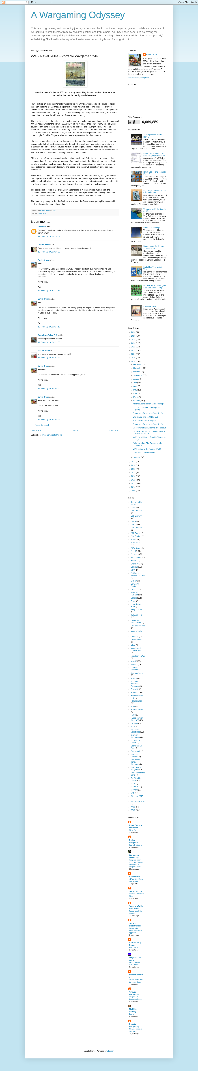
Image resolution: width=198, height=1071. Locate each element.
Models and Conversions (136, 649)
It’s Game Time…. (150, 306)
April (135, 393)
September (138, 375)
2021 (133, 350)
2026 (133, 332)
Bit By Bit (132, 830)
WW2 (45, 213)
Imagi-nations (136, 610)
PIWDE (134, 678)
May (135, 390)
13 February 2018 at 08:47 (49, 358)
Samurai (134, 723)
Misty (133, 645)
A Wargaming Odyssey (78, 15)
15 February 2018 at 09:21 (49, 420)
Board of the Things (151, 228)
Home (75, 430)
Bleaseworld (134, 877)
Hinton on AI (133, 947)
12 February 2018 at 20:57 (49, 236)
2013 (133, 476)
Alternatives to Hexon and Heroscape (148, 404)
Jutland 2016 (136, 615)
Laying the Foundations (136, 621)
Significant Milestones (135, 731)
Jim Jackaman (44, 350)
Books (131, 1014)
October (136, 372)
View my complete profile (138, 78)
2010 (133, 487)
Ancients (134, 554)
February (137, 401)
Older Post (114, 430)
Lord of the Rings (138, 626)
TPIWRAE (135, 787)
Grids (133, 601)
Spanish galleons (135, 845)
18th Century (136, 516)
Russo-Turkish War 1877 (137, 719)
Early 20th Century (135, 585)
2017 (133, 462)
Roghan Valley (137, 709)
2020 (133, 354)
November (138, 368)
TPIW (133, 784)
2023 (133, 343)
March (136, 397)
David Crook (43, 260)
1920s (133, 521)
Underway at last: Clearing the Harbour (149, 428)
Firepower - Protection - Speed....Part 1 (149, 424)
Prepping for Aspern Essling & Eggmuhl (135, 930)
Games (134, 598)
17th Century (136, 511)
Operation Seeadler (135, 669)
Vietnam (134, 790)
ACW (133, 539)
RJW (133, 706)
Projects (134, 692)
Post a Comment (42, 425)
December (138, 364)
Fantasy (134, 589)
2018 (133, 361)
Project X (134, 689)
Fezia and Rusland (135, 594)
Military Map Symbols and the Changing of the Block (154, 154)
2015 (133, 469)
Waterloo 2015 (137, 796)
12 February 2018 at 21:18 (49, 327)
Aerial (133, 551)
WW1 (133, 807)
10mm (133, 507)
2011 (133, 483)
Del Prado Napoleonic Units (138, 574)
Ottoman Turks (137, 673)
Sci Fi (133, 726)
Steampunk (135, 751)
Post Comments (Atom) (52, 435)
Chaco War (135, 564)
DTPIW (134, 581)
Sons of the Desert (135, 741)
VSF (132, 793)
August (136, 379)
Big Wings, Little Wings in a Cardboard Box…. (154, 191)
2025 (133, 336)
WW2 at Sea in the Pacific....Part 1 (147, 449)
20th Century (136, 533)
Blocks (133, 561)
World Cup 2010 (137, 802)
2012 (133, 480)
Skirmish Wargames (135, 736)
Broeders (42, 227)
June (135, 386)
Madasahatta (136, 631)
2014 (133, 473)
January (137, 457)
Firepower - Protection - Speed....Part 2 (149, 413)
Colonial (134, 567)
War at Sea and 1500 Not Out (145, 417)
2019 (133, 358)
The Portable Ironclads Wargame (136, 762)
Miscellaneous (137, 640)
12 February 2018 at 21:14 (49, 291)
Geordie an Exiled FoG (47, 335)
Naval (40, 213)
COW (133, 570)
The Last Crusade (134, 755)
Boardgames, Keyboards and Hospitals (153, 247)
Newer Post (36, 430)
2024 (133, 339)
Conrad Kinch (44, 245)
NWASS (134, 664)
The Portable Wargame (136, 768)
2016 (133, 465)
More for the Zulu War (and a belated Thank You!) (154, 287)
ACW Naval (135, 543)
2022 (133, 347)
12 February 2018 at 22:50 (49, 342)
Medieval (134, 637)
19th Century (136, 528)
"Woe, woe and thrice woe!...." (145, 453)
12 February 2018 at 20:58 (49, 252)
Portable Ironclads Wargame (135, 683)
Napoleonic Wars (138, 656)
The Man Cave (135, 891)
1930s (133, 525)
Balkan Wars (136, 557)
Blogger (110, 1051)
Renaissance (136, 701)
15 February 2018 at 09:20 (49, 389)
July (135, 383)
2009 (133, 491)
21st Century (136, 536)
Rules (133, 715)
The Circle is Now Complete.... (145, 420)
